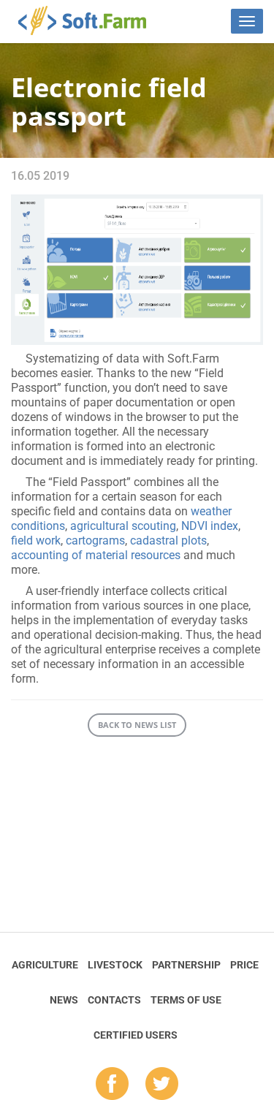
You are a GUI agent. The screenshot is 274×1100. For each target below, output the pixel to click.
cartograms (95, 540)
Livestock (115, 965)
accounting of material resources (95, 555)
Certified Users (136, 1035)
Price (244, 965)
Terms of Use (186, 1000)
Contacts (114, 1000)
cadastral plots (168, 540)
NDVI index (209, 526)
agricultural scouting (123, 526)
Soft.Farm (90, 20)
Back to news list (137, 724)
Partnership (186, 965)
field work (36, 540)
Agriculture (45, 965)
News (64, 1000)
